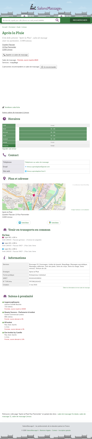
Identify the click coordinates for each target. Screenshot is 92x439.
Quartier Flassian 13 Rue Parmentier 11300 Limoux (9, 47)
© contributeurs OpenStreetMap (81, 184)
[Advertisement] (46, 88)
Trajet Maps (55, 222)
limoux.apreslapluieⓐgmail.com (38, 167)
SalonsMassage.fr (46, 9)
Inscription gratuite (65, 430)
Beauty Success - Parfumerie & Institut (19, 312)
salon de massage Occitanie (68, 414)
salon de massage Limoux (21, 416)
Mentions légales (45, 430)
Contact (54, 430)
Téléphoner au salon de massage (37, 162)
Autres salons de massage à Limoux (15, 112)
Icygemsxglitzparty (11, 302)
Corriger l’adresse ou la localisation (80, 209)
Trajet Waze (25, 222)
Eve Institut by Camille (13, 332)
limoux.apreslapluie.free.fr (36, 171)
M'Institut (8, 322)
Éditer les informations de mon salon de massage (76, 287)
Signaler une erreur (9, 149)
